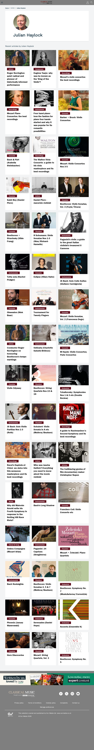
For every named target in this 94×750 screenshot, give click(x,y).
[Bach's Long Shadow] (44, 490)
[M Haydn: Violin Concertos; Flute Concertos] (73, 335)
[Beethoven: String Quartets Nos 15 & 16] (44, 373)
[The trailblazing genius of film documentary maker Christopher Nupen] (73, 452)
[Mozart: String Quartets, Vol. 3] (44, 640)
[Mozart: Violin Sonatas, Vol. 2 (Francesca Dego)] (73, 299)
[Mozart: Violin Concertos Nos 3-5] (73, 147)
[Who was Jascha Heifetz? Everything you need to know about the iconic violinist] (44, 450)
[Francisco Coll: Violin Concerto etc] (73, 492)
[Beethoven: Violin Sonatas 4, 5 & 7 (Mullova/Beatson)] (44, 569)
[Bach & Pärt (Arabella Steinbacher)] (17, 145)
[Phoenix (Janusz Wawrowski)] (17, 608)
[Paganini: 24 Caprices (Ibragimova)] (44, 534)
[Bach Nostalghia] (17, 569)
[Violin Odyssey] (17, 373)
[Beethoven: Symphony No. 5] (73, 642)
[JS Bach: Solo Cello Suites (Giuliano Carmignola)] (73, 264)
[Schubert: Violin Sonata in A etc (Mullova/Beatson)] (44, 412)
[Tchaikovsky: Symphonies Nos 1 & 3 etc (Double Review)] (73, 375)
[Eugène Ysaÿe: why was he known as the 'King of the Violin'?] (44, 58)
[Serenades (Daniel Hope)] (44, 608)
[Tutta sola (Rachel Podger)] (17, 262)
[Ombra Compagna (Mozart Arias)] (17, 534)
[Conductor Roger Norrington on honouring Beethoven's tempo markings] (17, 333)
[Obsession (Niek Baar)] (17, 297)
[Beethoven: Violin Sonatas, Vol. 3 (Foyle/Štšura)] (73, 187)
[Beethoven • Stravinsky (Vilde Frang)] (17, 220)
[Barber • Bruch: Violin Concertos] (73, 100)
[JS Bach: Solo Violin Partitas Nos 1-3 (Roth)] (17, 412)
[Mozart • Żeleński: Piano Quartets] (73, 536)
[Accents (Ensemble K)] (73, 610)
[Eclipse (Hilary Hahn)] (44, 262)
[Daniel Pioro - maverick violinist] (44, 185)
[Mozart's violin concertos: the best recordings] (73, 60)
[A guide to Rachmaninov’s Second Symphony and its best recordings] (73, 414)
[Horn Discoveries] (17, 640)
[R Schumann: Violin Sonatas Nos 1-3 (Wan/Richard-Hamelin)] (44, 220)
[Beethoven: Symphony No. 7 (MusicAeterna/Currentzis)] (73, 571)
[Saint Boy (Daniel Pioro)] (17, 185)
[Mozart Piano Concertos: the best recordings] (17, 98)
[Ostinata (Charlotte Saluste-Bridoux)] (44, 333)
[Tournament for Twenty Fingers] (44, 297)
